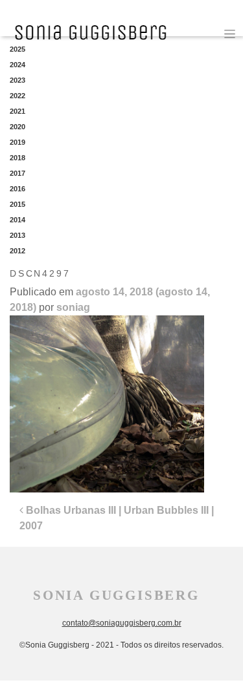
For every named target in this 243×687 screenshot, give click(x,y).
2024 (17, 65)
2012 (17, 251)
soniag (73, 307)
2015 (17, 204)
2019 (17, 142)
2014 (17, 220)
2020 (17, 127)
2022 (17, 96)
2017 (17, 173)
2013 (17, 235)
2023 (17, 80)
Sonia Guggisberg (116, 595)
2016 (17, 189)
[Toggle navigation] (229, 34)
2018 (17, 158)
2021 (17, 111)
